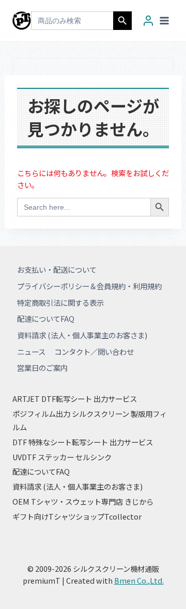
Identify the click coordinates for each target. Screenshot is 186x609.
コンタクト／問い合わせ (94, 351)
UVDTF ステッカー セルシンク (62, 456)
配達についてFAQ (45, 318)
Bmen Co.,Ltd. (139, 580)
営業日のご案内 (42, 367)
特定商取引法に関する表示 (60, 302)
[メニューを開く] (164, 20)
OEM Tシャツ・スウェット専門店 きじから (82, 501)
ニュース (31, 351)
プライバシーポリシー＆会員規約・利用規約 (89, 285)
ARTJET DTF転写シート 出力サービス (74, 398)
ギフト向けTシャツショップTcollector (77, 516)
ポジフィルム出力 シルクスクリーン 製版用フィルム (89, 420)
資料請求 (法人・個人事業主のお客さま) (82, 335)
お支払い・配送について (57, 269)
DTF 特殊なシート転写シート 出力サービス (82, 441)
